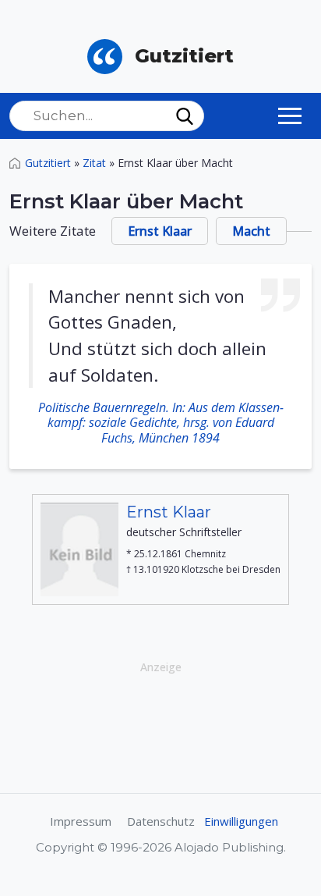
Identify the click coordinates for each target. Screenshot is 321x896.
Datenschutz (161, 821)
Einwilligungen (241, 821)
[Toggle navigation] (290, 115)
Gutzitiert (48, 162)
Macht (251, 231)
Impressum (80, 821)
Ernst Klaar (160, 231)
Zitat (94, 162)
